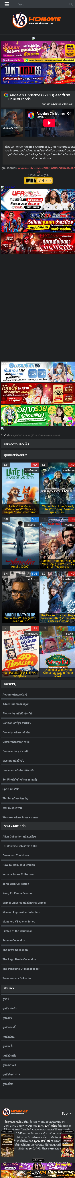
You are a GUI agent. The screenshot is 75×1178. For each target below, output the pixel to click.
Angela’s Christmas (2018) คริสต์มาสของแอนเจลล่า (39, 97)
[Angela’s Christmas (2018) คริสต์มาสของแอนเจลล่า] (6, 95)
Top (65, 1113)
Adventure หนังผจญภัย (62, 103)
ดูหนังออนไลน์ (9, 168)
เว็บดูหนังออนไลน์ (13, 1121)
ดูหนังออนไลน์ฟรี (47, 1125)
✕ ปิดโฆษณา (7, 1132)
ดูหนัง (32, 1148)
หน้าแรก (46, 103)
